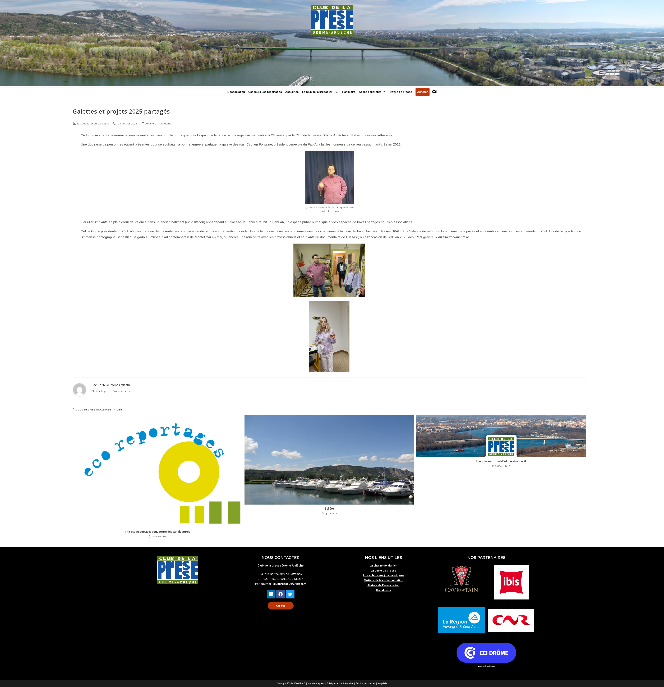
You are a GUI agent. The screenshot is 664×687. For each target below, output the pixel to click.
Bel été (329, 508)
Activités (150, 123)
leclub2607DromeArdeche (93, 123)
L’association (236, 92)
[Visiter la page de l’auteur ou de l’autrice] (79, 389)
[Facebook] (280, 594)
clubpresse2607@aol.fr (289, 584)
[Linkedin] (271, 594)
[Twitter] (290, 594)
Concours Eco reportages (265, 92)
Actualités (292, 92)
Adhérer (422, 92)
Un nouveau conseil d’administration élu (501, 461)
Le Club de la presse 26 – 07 (320, 92)
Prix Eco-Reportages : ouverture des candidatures (157, 532)
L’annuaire (349, 92)
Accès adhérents (370, 92)
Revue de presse (401, 92)
